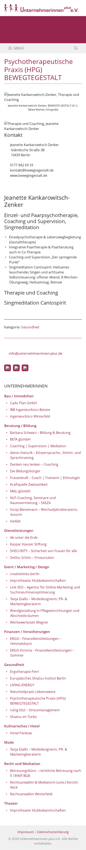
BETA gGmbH (20, 439)
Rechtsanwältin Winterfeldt (31, 794)
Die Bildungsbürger (25, 471)
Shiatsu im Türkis (23, 716)
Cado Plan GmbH (23, 403)
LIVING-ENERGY (22, 685)
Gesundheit (30, 327)
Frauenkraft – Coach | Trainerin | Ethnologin (45, 477)
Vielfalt (15, 521)
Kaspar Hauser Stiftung (28, 544)
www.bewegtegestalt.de (28, 175)
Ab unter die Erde (24, 537)
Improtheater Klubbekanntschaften (38, 580)
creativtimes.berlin (24, 574)
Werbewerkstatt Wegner (29, 622)
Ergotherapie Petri (24, 671)
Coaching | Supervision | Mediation (38, 446)
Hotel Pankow (21, 733)
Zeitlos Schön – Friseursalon (32, 557)
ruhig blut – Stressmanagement (35, 710)
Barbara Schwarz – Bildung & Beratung (40, 432)
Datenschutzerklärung (53, 832)
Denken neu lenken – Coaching (34, 464)
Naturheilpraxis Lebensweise (32, 691)
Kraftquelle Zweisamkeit (29, 484)
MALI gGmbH (20, 491)
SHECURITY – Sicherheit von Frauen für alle (43, 551)
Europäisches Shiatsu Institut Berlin (38, 678)
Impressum (26, 832)
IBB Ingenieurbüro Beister (30, 409)
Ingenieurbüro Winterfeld (30, 416)
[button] (76, 48)
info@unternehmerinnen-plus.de (35, 353)
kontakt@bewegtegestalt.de (32, 170)
